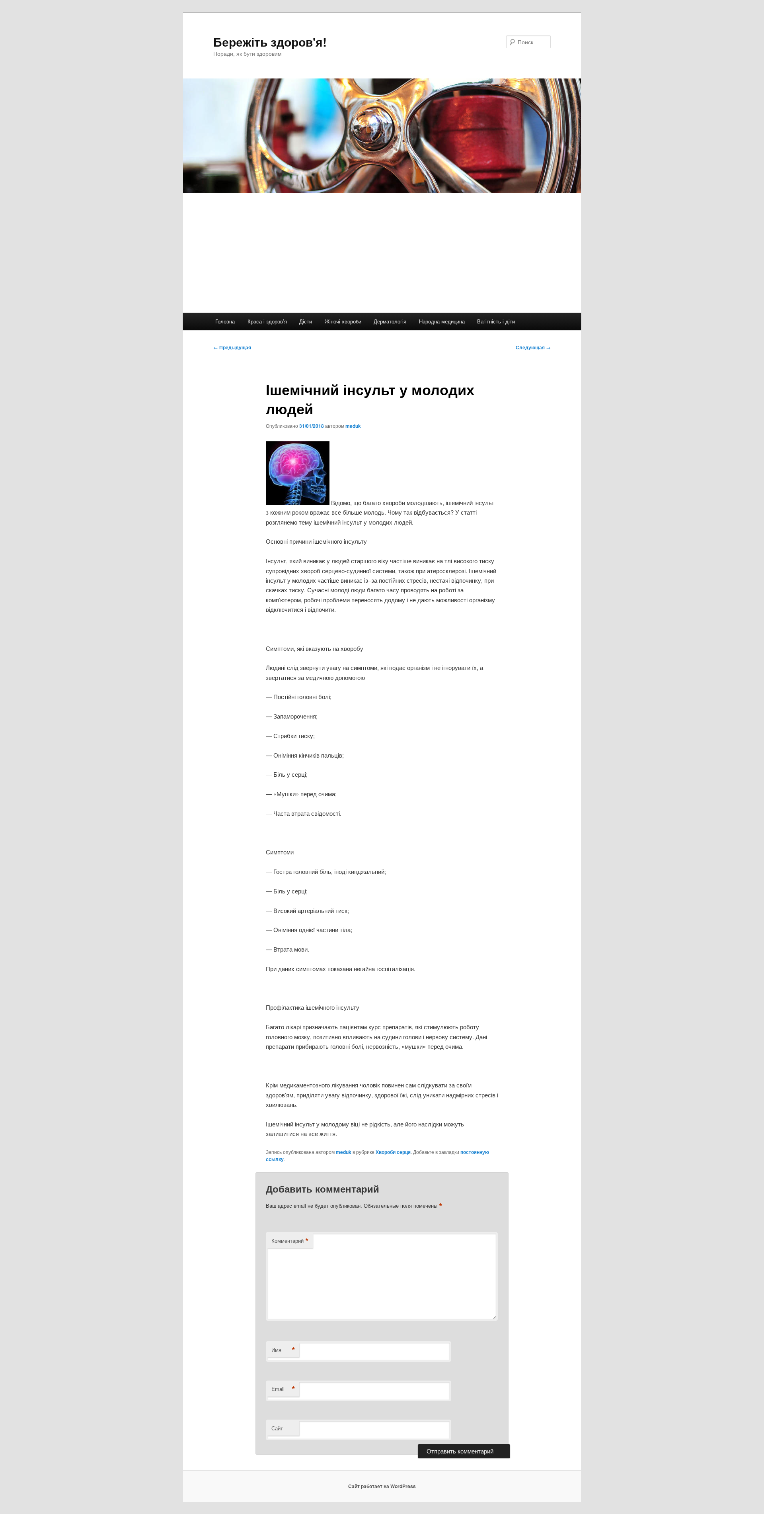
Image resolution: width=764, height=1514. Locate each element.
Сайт (277, 1428)
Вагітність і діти (496, 321)
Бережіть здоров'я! (270, 41)
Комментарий (290, 1240)
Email (283, 1389)
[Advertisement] (382, 253)
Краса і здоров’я (267, 321)
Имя (283, 1350)
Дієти (305, 321)
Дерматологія (390, 321)
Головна (225, 321)
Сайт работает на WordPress (382, 1486)
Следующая (533, 347)
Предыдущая (232, 347)
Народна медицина (442, 321)
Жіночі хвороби (343, 321)
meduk (353, 425)
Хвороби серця (393, 1152)
